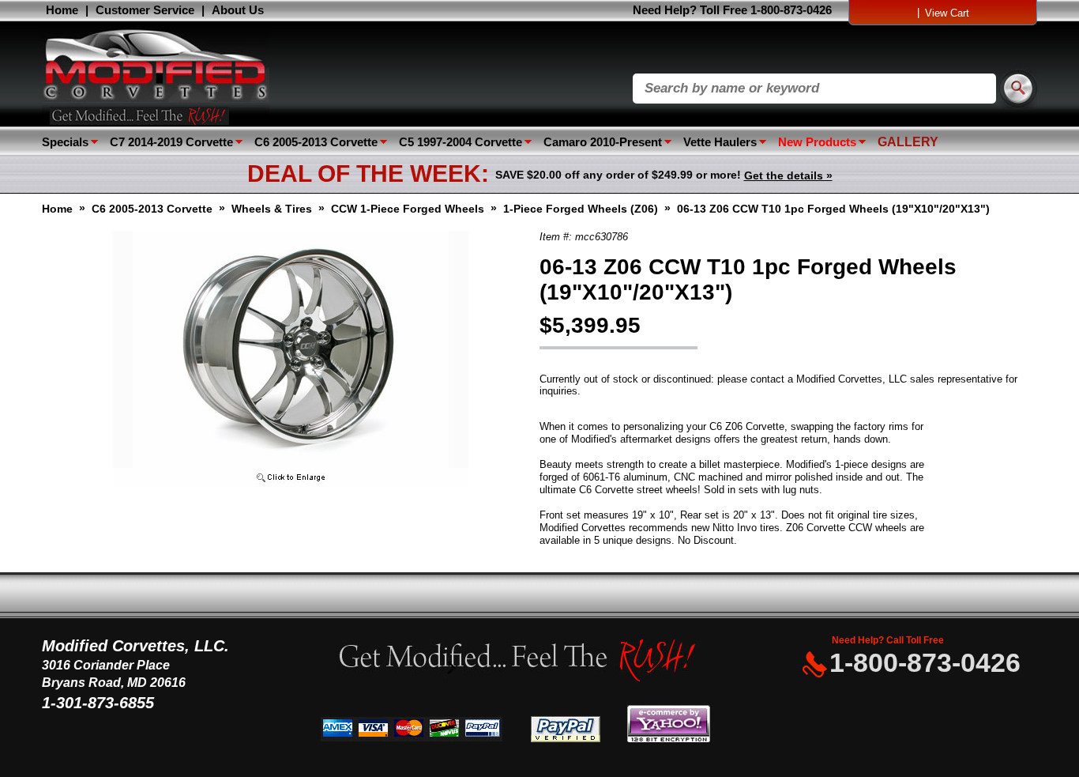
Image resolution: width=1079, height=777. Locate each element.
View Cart (947, 13)
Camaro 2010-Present (602, 142)
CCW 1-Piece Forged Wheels (407, 208)
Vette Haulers (720, 142)
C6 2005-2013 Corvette (316, 142)
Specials (65, 142)
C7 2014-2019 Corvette (171, 142)
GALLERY (908, 142)
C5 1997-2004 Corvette (460, 142)
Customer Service (145, 10)
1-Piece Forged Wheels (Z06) (580, 208)
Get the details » (788, 175)
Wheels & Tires (271, 208)
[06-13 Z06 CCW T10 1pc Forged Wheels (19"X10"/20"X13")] (290, 483)
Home (62, 10)
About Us (238, 10)
